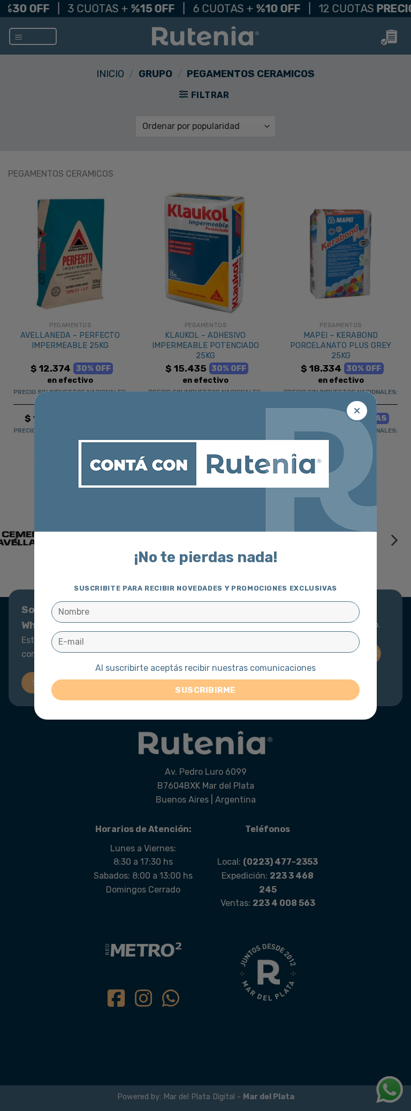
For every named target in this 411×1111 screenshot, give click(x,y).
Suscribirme (205, 690)
